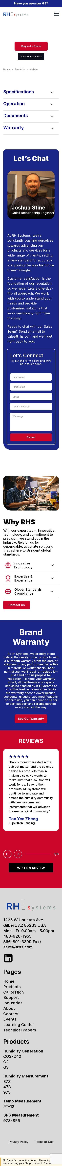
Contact (11, 1013)
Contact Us (16, 605)
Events (10, 1019)
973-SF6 (11, 1120)
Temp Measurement (22, 1101)
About (9, 1008)
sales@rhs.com (19, 336)
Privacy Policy (18, 1141)
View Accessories (31, 56)
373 (7, 1081)
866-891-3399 (17, 941)
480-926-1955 (17, 936)
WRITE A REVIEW (31, 868)
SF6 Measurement (21, 1115)
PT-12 (9, 1106)
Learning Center (18, 1024)
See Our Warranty (31, 718)
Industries (12, 1003)
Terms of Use (44, 1141)
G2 (6, 1061)
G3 (6, 1067)
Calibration (13, 992)
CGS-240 (12, 1056)
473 (7, 1086)
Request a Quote (31, 46)
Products (20, 69)
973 (7, 1092)
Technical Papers (19, 1030)
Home (6, 69)
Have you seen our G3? (31, 3)
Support (11, 997)
